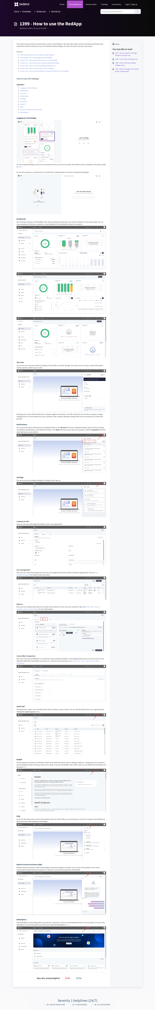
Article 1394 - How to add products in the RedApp (37, 68)
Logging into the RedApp (28, 88)
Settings (23, 99)
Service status (91, 4)
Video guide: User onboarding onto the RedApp (36, 58)
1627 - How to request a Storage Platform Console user (126, 54)
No (69, 978)
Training (104, 4)
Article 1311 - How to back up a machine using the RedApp (40, 63)
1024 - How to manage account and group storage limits (127, 70)
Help (21, 107)
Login (127, 4)
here (24, 767)
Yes (80, 978)
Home (62, 4)
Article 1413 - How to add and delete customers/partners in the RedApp (44, 71)
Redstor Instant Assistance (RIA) (31, 110)
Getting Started (57, 11)
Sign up (134, 4)
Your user (23, 93)
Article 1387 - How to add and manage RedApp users (38, 66)
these (20, 167)
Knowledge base (75, 4)
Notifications (24, 96)
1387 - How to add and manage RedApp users (125, 64)
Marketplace (24, 112)
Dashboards (24, 91)
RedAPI (22, 104)
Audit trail (23, 101)
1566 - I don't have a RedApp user (126, 59)
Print (117, 44)
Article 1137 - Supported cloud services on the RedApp (39, 60)
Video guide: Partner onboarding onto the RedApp (37, 55)
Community (116, 4)
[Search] (137, 11)
